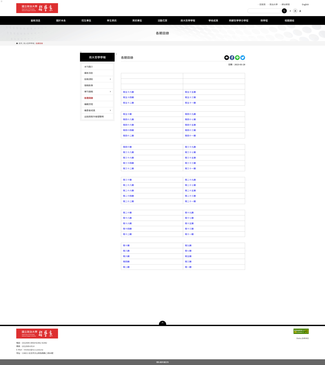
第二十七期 (190, 185)
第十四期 (127, 228)
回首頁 (262, 4)
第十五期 (189, 223)
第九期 (188, 245)
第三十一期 (190, 168)
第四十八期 (128, 119)
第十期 (126, 245)
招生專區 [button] (86, 20)
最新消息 (88, 72)
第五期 (188, 256)
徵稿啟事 (88, 85)
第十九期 (189, 212)
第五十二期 (128, 102)
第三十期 (127, 179)
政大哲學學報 (29, 43)
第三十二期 (128, 168)
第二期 (126, 266)
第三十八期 (128, 152)
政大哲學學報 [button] (188, 20)
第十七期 (189, 217)
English (305, 4)
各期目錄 (88, 97)
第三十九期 (190, 146)
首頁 (20, 43)
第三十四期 (128, 162)
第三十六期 (128, 157)
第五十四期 (128, 97)
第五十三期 (190, 97)
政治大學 (274, 4)
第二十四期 (128, 195)
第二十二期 (128, 201)
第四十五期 (190, 124)
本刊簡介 (88, 66)
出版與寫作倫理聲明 (94, 116)
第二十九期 (190, 179)
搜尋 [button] (284, 10)
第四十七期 (190, 119)
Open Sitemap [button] (162, 323)
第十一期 (189, 234)
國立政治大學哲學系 (18, 5)
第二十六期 (128, 190)
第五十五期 (190, 91)
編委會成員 (89, 110)
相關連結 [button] (289, 20)
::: (1, 1)
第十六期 (127, 223)
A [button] (290, 11)
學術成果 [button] (213, 20)
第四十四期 (128, 130)
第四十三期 (190, 130)
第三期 (188, 261)
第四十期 (127, 146)
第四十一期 (190, 135)
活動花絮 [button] (162, 20)
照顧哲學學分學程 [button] (238, 20)
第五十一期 (190, 102)
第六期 (126, 256)
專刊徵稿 (88, 91)
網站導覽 (286, 4)
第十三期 (189, 228)
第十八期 (127, 217)
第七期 (188, 250)
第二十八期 (128, 185)
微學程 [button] (264, 20)
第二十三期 (190, 195)
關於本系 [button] (61, 20)
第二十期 (127, 212)
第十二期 (127, 234)
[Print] (226, 57)
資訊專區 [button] (137, 20)
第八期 (126, 250)
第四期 (126, 261)
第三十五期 (190, 157)
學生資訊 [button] (112, 20)
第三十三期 (190, 162)
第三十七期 (190, 152)
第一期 (188, 266)
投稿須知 (88, 79)
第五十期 (127, 114)
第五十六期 (128, 91)
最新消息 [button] (35, 20)
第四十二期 (128, 135)
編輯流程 (88, 104)
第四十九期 (190, 114)
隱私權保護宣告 (162, 362)
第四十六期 (128, 124)
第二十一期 (190, 201)
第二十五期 (190, 190)
